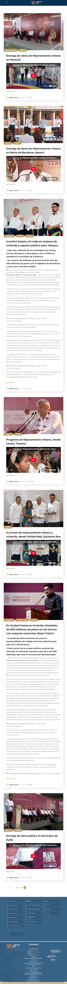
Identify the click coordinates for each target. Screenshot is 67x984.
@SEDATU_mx (35, 950)
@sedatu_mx (36, 953)
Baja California (10, 50)
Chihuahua (9, 620)
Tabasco (29, 236)
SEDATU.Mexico (36, 952)
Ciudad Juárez (22, 620)
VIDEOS (22, 50)
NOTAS (19, 236)
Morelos (8, 830)
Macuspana (9, 236)
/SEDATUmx (36, 955)
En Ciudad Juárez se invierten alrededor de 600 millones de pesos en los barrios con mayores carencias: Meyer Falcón (31, 629)
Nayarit (7, 143)
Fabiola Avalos (13, 97)
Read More (10, 91)
